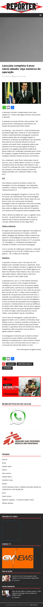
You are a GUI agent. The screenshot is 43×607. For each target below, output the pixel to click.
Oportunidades (8, 586)
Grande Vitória (7, 477)
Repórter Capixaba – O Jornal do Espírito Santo (18, 500)
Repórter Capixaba (20, 76)
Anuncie (4, 459)
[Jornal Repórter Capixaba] (21, 12)
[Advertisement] (21, 39)
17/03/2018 (7, 76)
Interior (4, 470)
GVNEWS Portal (7, 480)
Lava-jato (11, 364)
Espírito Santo (6, 466)
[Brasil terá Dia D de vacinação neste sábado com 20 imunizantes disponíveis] (6, 580)
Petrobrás (7, 368)
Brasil (4, 463)
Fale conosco (6, 473)
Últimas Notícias (7, 503)
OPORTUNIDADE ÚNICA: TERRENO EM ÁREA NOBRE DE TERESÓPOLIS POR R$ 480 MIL (21, 488)
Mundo (4, 484)
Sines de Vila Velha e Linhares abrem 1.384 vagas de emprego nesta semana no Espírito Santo (26, 593)
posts (4, 493)
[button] (40, 15)
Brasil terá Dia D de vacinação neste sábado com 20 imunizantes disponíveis (25, 577)
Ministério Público (25, 364)
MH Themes (33, 605)
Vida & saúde (7, 571)
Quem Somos (6, 496)
